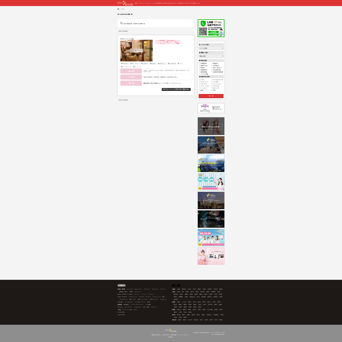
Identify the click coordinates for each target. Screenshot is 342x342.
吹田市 (220, 294)
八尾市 (215, 294)
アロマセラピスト (123, 299)
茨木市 (218, 291)
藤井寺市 (176, 294)
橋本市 (221, 320)
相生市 (199, 302)
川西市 (190, 307)
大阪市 (178, 291)
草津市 (204, 309)
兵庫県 (173, 302)
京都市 (178, 289)
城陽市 (199, 289)
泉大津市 (202, 291)
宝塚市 (175, 307)
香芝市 (198, 314)
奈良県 (173, 314)
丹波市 (199, 304)
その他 (119, 309)
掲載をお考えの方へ (156, 335)
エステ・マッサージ (122, 297)
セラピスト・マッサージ (145, 297)
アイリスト (144, 294)
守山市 (185, 312)
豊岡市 (185, 304)
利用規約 (170, 337)
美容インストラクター (143, 299)
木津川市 (215, 289)
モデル (135, 309)
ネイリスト (137, 294)
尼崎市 (185, 307)
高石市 (205, 294)
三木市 (194, 302)
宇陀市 (180, 317)
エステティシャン (133, 297)
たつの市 (184, 302)
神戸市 (204, 302)
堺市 (183, 291)
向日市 (189, 289)
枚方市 (192, 291)
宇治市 (194, 289)
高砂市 (195, 304)
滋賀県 (173, 309)
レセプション (137, 291)
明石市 (195, 307)
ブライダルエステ (129, 302)
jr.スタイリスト (138, 289)
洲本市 (189, 302)
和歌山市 (196, 320)
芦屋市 (218, 302)
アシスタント (147, 289)
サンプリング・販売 (127, 309)
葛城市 (193, 314)
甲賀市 (194, 309)
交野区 (210, 294)
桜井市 (178, 314)
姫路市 (220, 304)
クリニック (120, 307)
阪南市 (196, 294)
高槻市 (201, 294)
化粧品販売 (126, 304)
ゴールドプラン (121, 312)
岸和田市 (215, 297)
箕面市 (208, 291)
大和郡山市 (209, 314)
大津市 (180, 312)
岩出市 (201, 320)
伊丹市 (204, 304)
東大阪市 (176, 299)
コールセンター (137, 307)
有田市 (216, 320)
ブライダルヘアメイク (140, 302)
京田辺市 (209, 289)
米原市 (199, 309)
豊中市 (181, 294)
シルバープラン (121, 314)
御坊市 (206, 320)
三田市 (214, 302)
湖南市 (189, 309)
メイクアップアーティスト (137, 304)
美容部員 (120, 304)
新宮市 (211, 320)
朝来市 (199, 307)
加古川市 (210, 304)
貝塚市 (186, 294)
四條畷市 (181, 297)
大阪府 (173, 291)
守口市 (198, 297)
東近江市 (179, 309)
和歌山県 (174, 320)
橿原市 (183, 314)
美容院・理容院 (121, 289)
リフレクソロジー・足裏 (158, 297)
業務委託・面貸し (123, 291)
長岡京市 (184, 289)
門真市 (191, 294)
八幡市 (204, 289)
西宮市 (175, 304)
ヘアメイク (162, 289)
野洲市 (216, 309)
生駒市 (188, 314)
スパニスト (151, 294)
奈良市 (175, 317)
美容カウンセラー (154, 299)
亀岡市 (221, 289)
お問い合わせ (166, 335)
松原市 (187, 291)
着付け (148, 302)
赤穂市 (190, 304)
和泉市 (175, 297)
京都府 (173, 289)
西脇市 (180, 304)
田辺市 (184, 320)
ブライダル (120, 302)
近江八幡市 (210, 309)
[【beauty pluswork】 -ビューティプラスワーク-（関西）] (171, 331)
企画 (144, 307)
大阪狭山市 (192, 297)
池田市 (197, 291)
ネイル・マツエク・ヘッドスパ (125, 294)
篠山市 (209, 302)
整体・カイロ (132, 299)
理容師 (131, 291)
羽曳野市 (213, 291)
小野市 (180, 307)
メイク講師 (147, 304)
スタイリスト (130, 289)
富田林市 (203, 297)
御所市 (185, 317)
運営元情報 (173, 335)
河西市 (178, 302)
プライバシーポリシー (183, 335)
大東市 (186, 297)
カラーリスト (155, 289)
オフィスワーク (128, 307)
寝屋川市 (209, 297)
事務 (148, 307)
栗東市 (184, 309)
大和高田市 (216, 314)
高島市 (175, 312)
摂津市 (221, 297)
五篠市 (203, 314)
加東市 (215, 304)
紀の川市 (190, 320)
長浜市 (221, 309)
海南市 (179, 320)
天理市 (222, 314)
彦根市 (190, 312)
